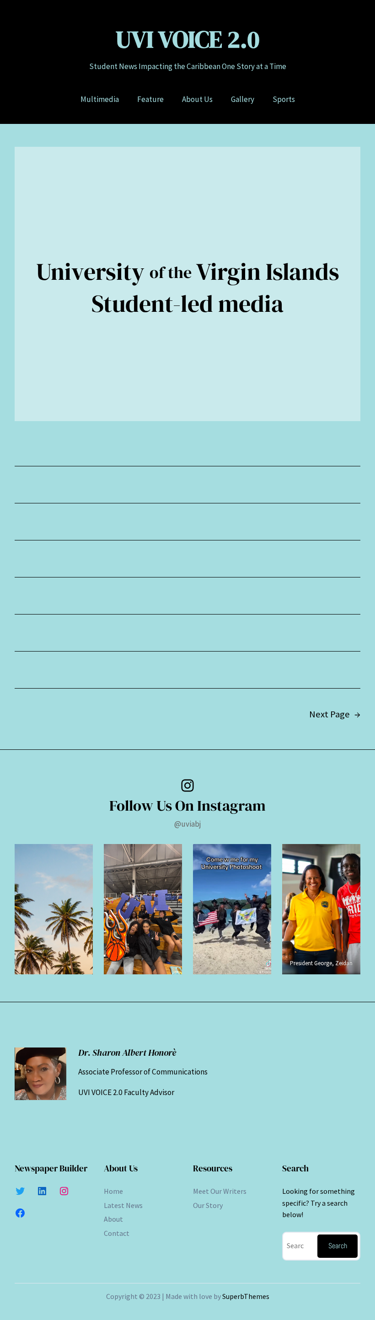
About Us (121, 1168)
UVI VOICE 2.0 (187, 39)
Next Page (334, 714)
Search (337, 1246)
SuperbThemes (245, 1296)
